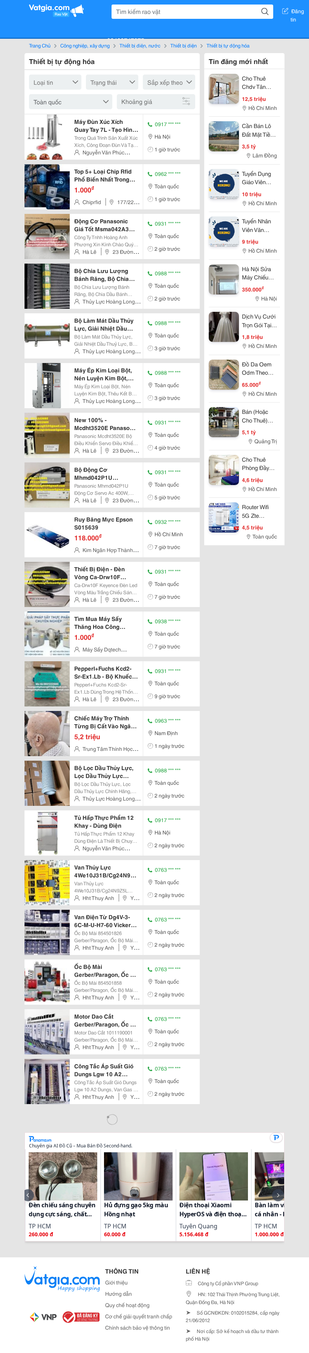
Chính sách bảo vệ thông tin (137, 1327)
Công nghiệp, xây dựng (85, 45)
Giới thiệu (116, 1282)
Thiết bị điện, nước (140, 45)
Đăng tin (297, 12)
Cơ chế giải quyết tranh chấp (138, 1316)
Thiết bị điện (183, 45)
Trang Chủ (39, 45)
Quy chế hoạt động (127, 1305)
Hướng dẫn (118, 1293)
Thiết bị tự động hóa (228, 45)
